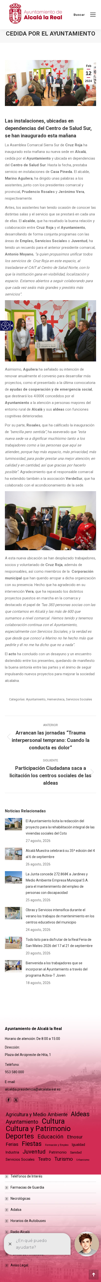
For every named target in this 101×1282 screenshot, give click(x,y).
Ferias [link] (12, 1144)
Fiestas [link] (32, 1144)
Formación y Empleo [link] (56, 1145)
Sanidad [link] (76, 1152)
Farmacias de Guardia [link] (27, 1187)
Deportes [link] (20, 1136)
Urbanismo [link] (82, 1159)
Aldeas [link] (80, 1114)
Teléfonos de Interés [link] (26, 1176)
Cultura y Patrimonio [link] (38, 1129)
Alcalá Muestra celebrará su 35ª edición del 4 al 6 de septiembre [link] (60, 854)
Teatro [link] (44, 1159)
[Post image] (13, 824)
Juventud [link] (34, 1152)
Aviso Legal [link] (19, 1265)
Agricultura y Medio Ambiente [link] (36, 1114)
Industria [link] (12, 1152)
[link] (93, 14)
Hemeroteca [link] (55, 699)
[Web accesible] (5, 326)
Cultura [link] (53, 1121)
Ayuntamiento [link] (36, 699)
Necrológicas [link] (20, 1198)
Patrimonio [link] (58, 1152)
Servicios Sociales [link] (79, 699)
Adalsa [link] (16, 1210)
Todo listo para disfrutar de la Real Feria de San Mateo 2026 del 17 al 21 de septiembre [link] (59, 943)
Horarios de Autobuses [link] (28, 1221)
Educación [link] (50, 1137)
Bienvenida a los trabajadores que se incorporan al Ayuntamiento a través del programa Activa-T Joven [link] (57, 969)
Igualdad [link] (78, 1145)
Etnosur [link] (75, 1137)
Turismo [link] (63, 1159)
